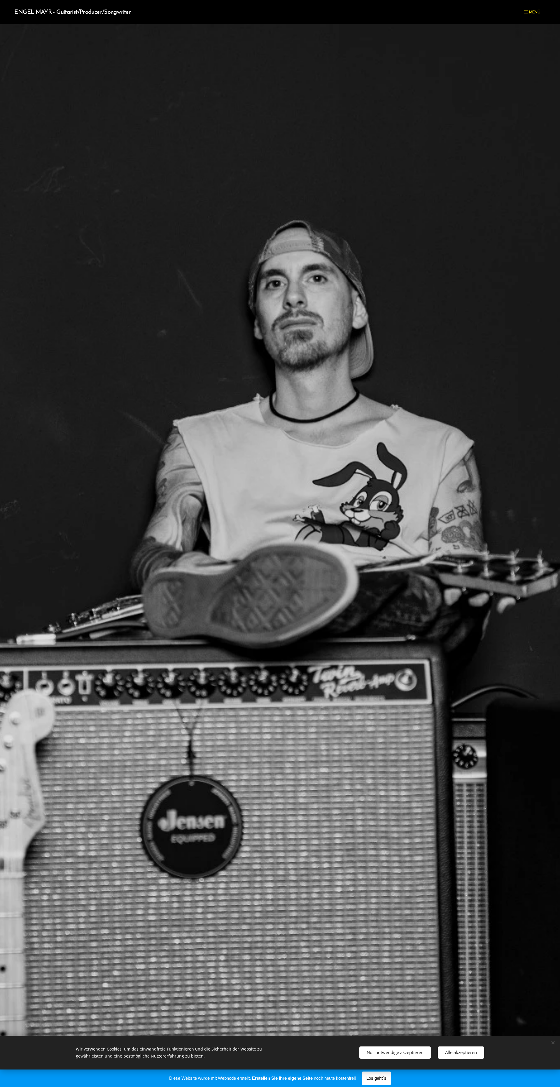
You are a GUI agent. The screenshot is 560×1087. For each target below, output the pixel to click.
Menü (534, 12)
